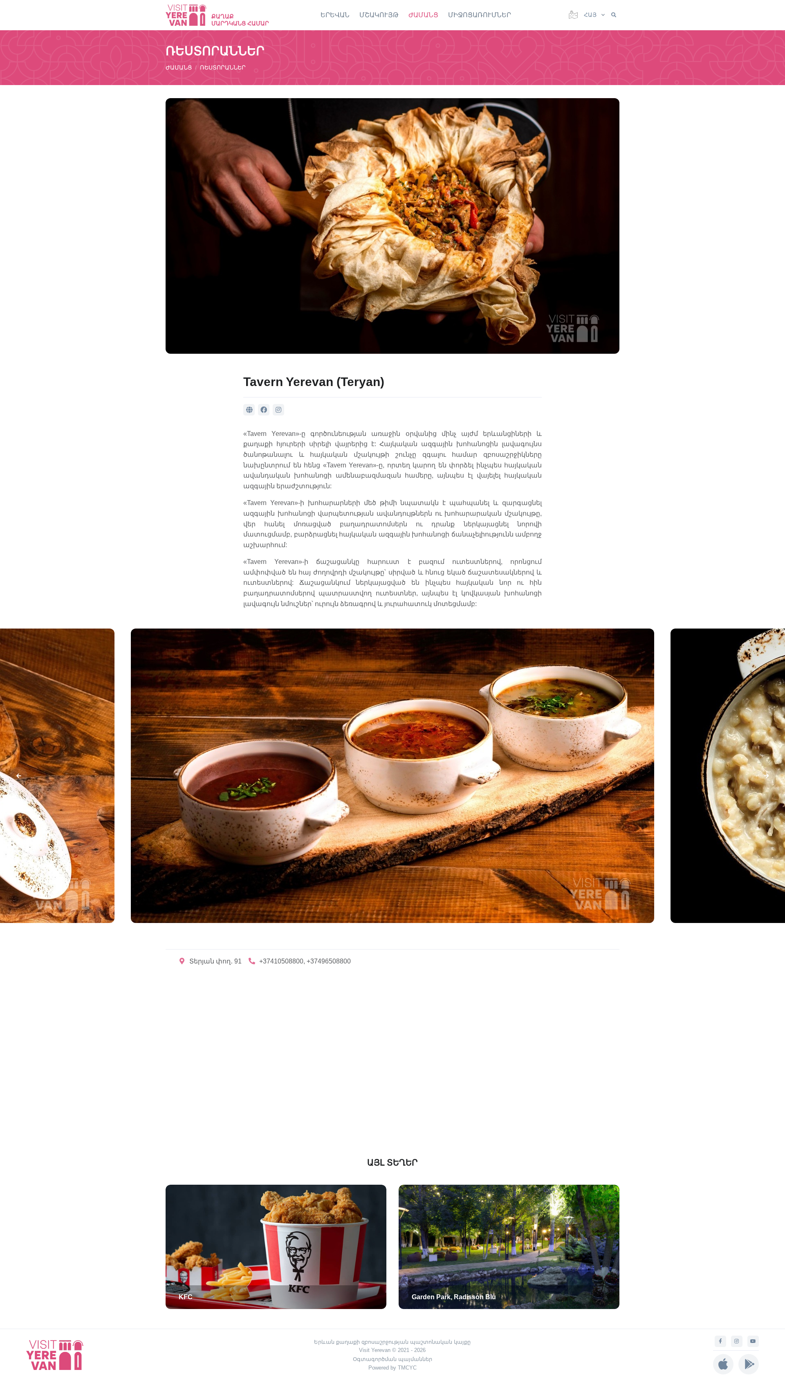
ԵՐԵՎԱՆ (335, 14)
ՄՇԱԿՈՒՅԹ (379, 14)
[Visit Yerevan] (190, 14)
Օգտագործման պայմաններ (392, 1359)
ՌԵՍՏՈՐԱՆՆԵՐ (223, 67)
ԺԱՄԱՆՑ (423, 14)
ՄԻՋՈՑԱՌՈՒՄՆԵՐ (479, 14)
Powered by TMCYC (392, 1368)
